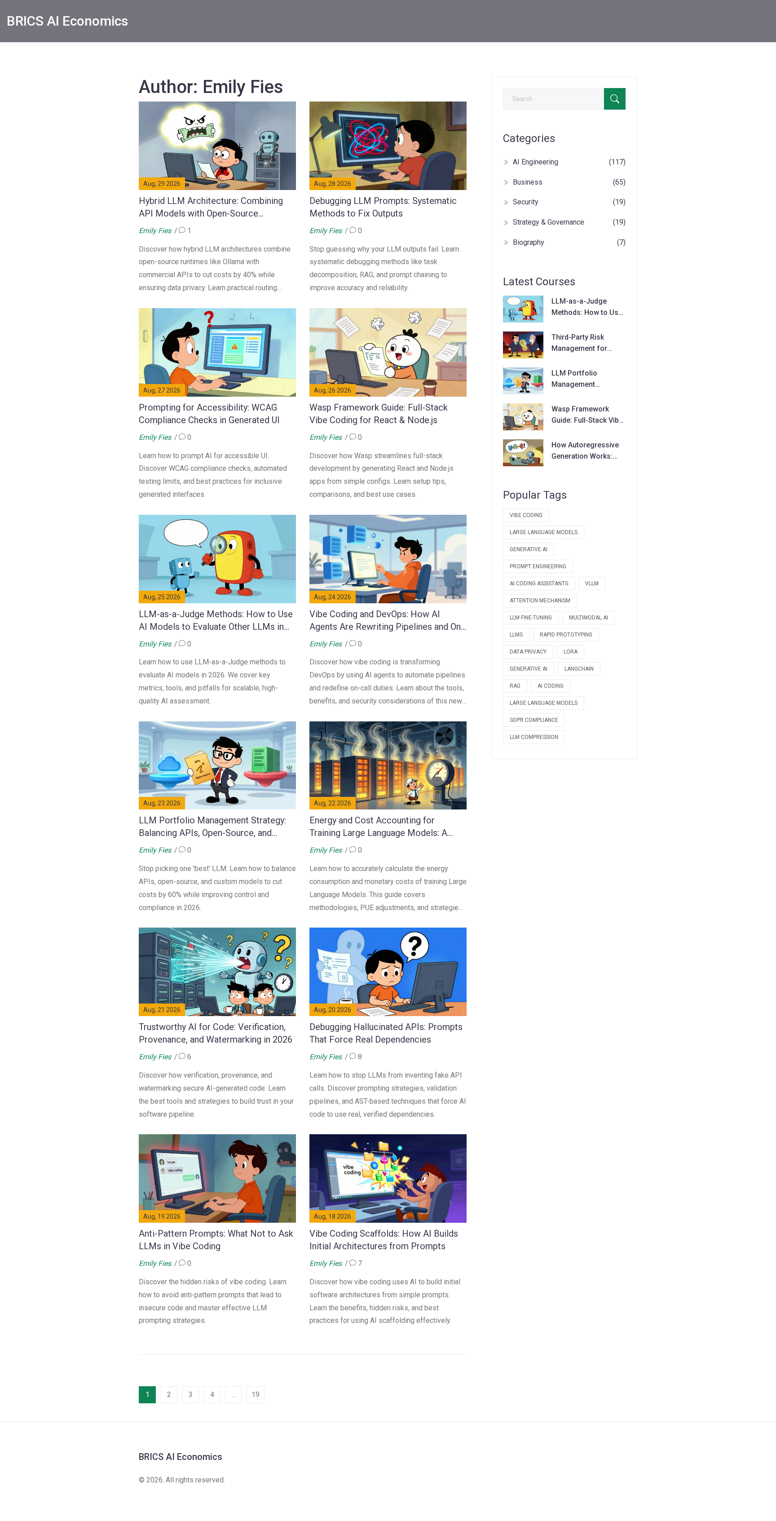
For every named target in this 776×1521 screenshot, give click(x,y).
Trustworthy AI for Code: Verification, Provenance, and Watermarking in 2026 (215, 1033)
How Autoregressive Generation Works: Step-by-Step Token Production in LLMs (585, 451)
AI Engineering (569, 162)
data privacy (528, 652)
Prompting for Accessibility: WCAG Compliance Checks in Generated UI (209, 413)
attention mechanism (540, 600)
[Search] (615, 99)
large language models (544, 532)
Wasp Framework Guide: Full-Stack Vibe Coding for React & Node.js (378, 413)
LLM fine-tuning (531, 618)
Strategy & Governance (569, 222)
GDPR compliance (534, 720)
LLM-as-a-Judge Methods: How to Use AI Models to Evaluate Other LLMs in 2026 (216, 621)
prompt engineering (538, 566)
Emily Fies (155, 230)
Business (569, 182)
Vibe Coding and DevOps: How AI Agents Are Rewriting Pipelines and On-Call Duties (386, 621)
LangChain (579, 669)
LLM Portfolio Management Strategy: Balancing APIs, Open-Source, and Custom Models (212, 827)
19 (255, 1394)
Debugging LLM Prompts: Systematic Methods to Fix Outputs (383, 207)
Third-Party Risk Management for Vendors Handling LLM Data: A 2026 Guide (580, 343)
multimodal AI (588, 618)
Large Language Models (544, 703)
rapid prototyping (566, 635)
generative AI (528, 549)
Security (569, 202)
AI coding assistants (539, 583)
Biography (569, 242)
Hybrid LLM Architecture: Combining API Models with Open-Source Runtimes (211, 207)
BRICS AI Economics (67, 21)
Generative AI (528, 669)
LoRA (571, 652)
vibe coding (526, 515)
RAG (515, 686)
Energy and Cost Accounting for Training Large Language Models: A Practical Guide (378, 827)
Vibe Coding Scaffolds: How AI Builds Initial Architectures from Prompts (383, 1239)
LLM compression (534, 737)
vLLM (592, 583)
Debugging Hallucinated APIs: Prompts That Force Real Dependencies (386, 1033)
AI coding (551, 686)
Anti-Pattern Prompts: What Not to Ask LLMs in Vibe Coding (216, 1239)
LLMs (516, 635)
